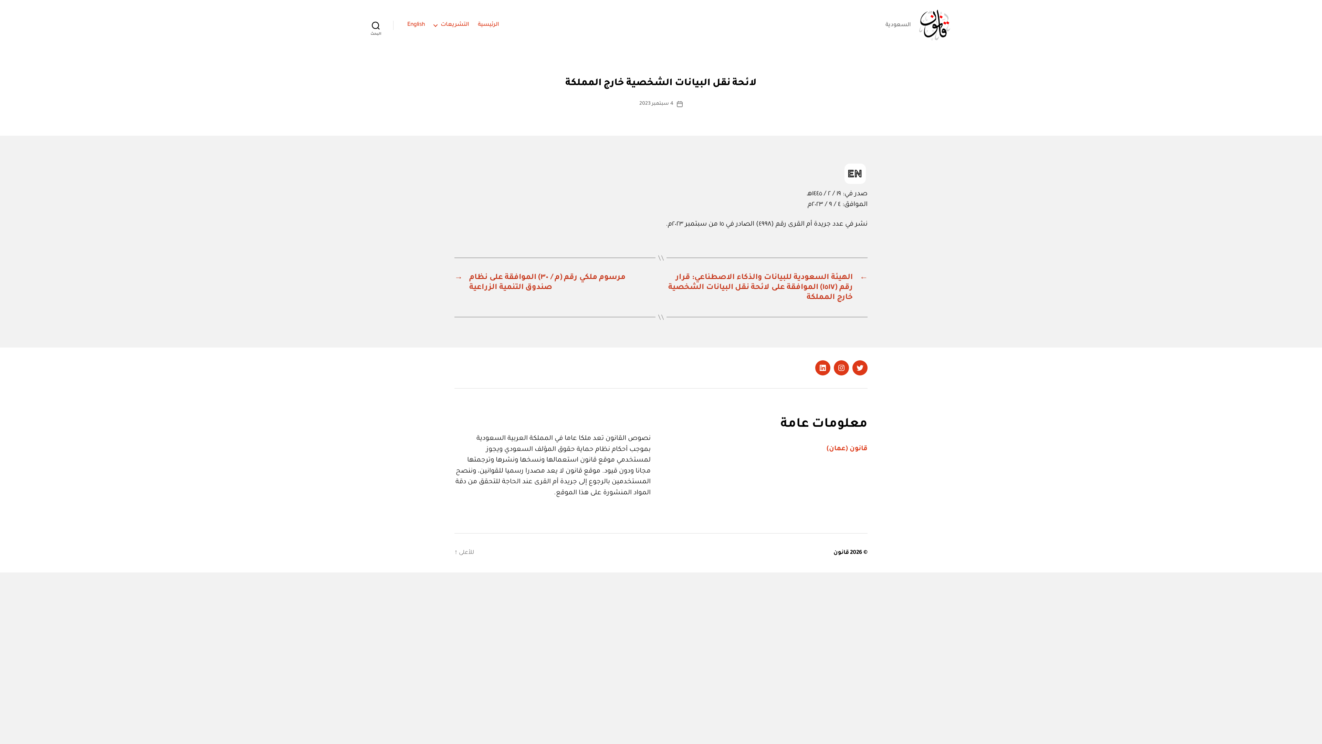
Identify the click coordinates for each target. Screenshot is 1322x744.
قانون (841, 553)
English (416, 25)
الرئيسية (488, 25)
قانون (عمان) (847, 449)
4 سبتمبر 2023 (656, 104)
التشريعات (455, 25)
